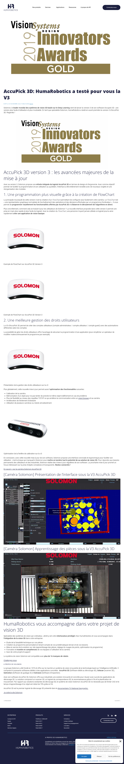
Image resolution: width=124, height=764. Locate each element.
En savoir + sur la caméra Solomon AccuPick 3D (22, 469)
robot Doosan (83, 398)
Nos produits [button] (36, 7)
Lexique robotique (68, 721)
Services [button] (47, 7)
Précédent (8, 700)
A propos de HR (11, 719)
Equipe (9, 721)
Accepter (84, 756)
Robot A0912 (39, 723)
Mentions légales (12, 728)
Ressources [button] (72, 7)
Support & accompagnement (71, 723)
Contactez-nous (111, 7)
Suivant (117, 700)
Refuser (99, 756)
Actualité (10, 723)
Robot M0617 (39, 728)
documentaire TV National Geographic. (73, 688)
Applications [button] (60, 7)
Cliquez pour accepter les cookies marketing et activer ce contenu (62, 511)
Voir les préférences (114, 756)
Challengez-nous (10, 660)
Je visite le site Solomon (13, 692)
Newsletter (66, 728)
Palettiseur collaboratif (41, 719)
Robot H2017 (39, 721)
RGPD (9, 725)
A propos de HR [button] (86, 7)
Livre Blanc (66, 725)
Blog (31, 104)
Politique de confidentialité (92, 760)
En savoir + (72, 744)
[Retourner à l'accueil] (11, 7)
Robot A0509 (39, 725)
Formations (67, 719)
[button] (120, 741)
